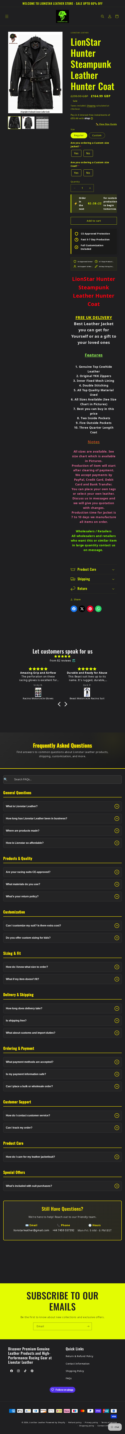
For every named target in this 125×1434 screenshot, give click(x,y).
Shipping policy (86, 1425)
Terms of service (109, 1422)
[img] (62, 656)
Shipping (91, 105)
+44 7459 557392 (63, 1230)
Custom (97, 135)
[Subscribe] (88, 1326)
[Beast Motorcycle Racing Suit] (38, 692)
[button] (6, 16)
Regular (79, 135)
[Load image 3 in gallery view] (42, 123)
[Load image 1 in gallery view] (14, 123)
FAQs (69, 1378)
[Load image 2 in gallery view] (28, 123)
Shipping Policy (75, 1370)
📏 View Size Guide (106, 124)
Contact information (107, 1425)
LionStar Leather (37, 1422)
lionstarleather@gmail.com (31, 1230)
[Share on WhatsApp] (98, 609)
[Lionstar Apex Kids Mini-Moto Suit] (87, 692)
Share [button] (77, 599)
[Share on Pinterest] (90, 609)
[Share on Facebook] (74, 609)
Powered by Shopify (55, 1422)
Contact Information (78, 1363)
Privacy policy (91, 1422)
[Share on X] (82, 609)
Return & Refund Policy (79, 1356)
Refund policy (75, 1422)
